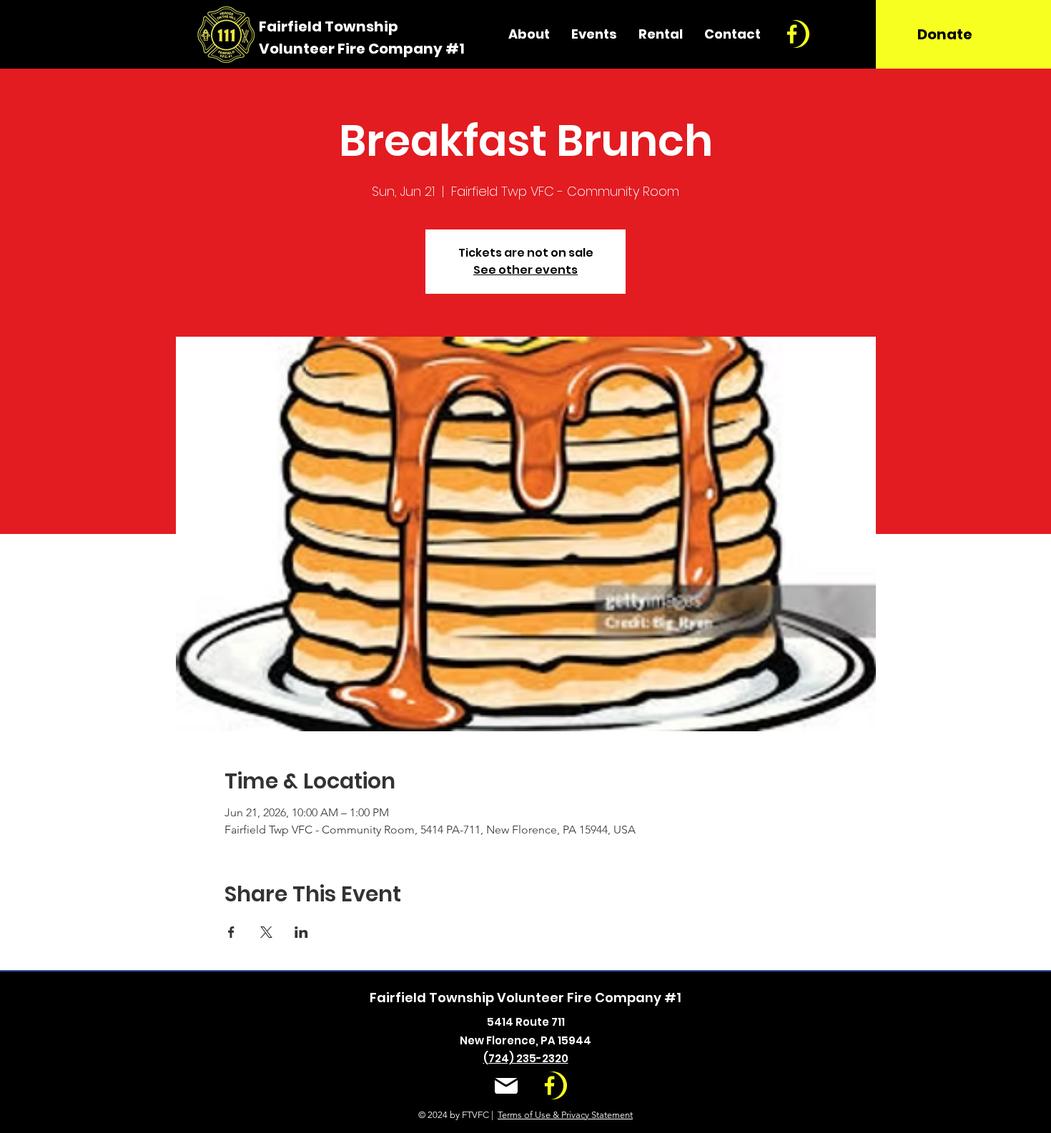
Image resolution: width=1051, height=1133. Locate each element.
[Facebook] (792, 34)
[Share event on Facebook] (231, 932)
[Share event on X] (266, 932)
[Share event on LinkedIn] (301, 932)
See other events (525, 270)
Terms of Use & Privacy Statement (565, 1114)
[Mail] (506, 1086)
